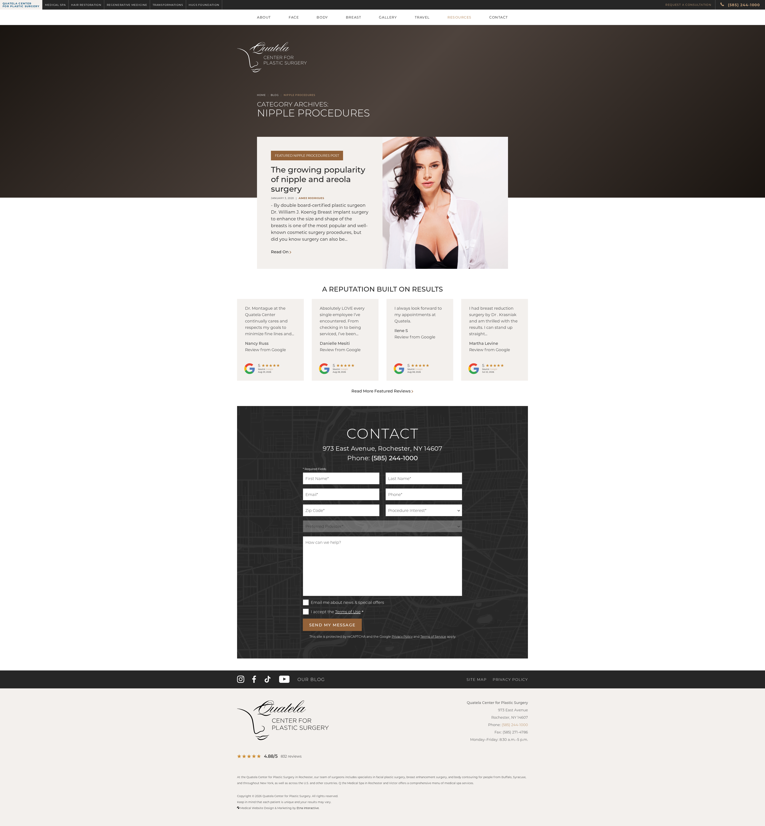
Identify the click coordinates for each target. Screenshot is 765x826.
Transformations (168, 4)
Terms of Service (433, 636)
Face (294, 17)
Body (322, 17)
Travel (422, 17)
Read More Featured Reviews (381, 390)
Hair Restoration (86, 4)
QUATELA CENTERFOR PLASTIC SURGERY (21, 5)
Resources (459, 17)
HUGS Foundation (204, 4)
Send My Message (332, 624)
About (264, 17)
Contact (498, 17)
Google (269, 369)
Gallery (388, 17)
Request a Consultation (688, 5)
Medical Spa (55, 4)
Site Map (476, 679)
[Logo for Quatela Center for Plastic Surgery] (272, 72)
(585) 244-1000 (394, 457)
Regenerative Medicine (127, 4)
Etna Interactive (308, 808)
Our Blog (311, 679)
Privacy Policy (402, 636)
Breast (353, 17)
